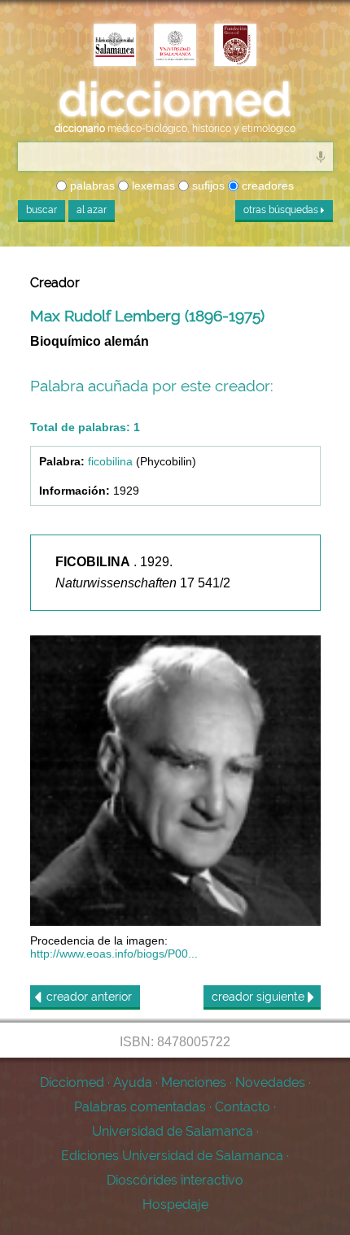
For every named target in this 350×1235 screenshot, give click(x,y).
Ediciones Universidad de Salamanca (172, 1155)
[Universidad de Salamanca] (175, 46)
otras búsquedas (282, 210)
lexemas (152, 185)
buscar (41, 210)
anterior (89, 996)
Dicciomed (72, 1082)
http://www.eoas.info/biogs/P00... (114, 953)
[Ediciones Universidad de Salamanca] (114, 46)
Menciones (193, 1082)
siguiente (260, 996)
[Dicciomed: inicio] (175, 99)
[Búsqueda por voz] (320, 156)
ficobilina (110, 461)
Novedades (270, 1082)
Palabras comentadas (140, 1107)
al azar (92, 210)
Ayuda (132, 1082)
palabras (91, 185)
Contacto (242, 1107)
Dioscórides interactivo (175, 1180)
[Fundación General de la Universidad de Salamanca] (235, 46)
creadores (266, 185)
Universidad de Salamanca (172, 1131)
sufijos (207, 185)
